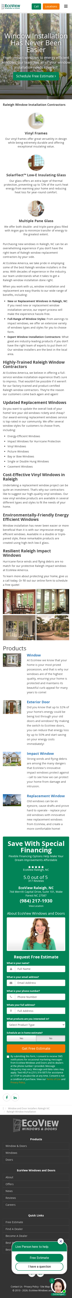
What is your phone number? (23, 991)
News (9, 1191)
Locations (51, 6)
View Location (36, 906)
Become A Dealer (16, 1236)
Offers (10, 1184)
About (9, 1177)
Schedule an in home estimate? (25, 1032)
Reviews (11, 1198)
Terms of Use (53, 1079)
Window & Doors (16, 1146)
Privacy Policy (18, 1082)
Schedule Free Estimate (35, 76)
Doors (9, 1159)
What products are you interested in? (28, 1018)
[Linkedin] (15, 1097)
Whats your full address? (21, 1005)
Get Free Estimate (36, 1048)
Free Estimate (14, 1222)
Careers (11, 1205)
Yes (21, 1038)
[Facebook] (7, 1097)
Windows (11, 1153)
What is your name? (18, 963)
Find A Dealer (14, 1229)
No (50, 1038)
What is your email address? (23, 977)
